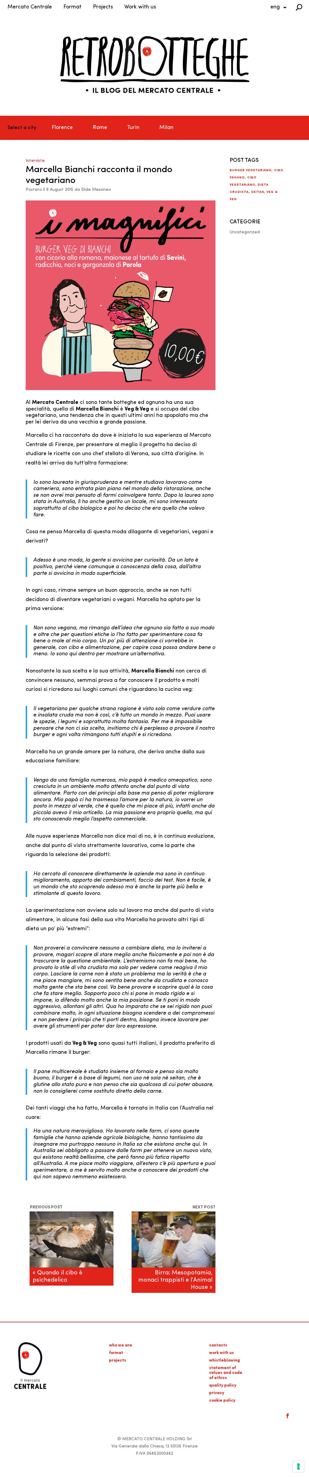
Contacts (218, 1345)
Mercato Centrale (30, 7)
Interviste (35, 161)
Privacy (216, 1393)
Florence (62, 128)
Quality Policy (222, 1385)
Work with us (140, 7)
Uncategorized (245, 232)
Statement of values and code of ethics (225, 1373)
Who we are (120, 1345)
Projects (103, 7)
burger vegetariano (251, 170)
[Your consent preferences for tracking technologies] (298, 1466)
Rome (100, 128)
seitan (257, 192)
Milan (166, 128)
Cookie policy (222, 1400)
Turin (133, 128)
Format (72, 7)
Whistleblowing (224, 1360)
